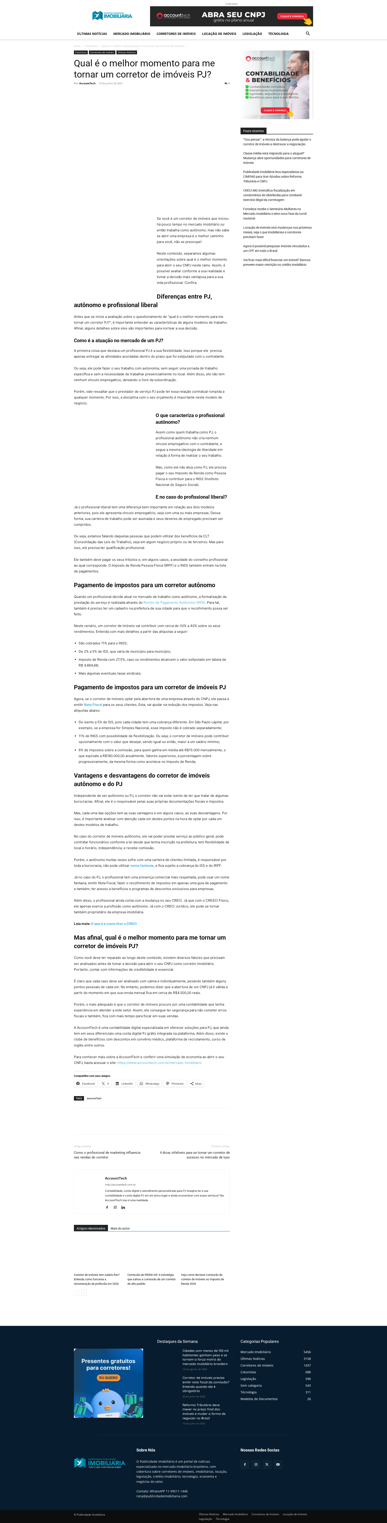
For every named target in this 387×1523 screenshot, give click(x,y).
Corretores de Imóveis (176, 34)
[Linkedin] (125, 1207)
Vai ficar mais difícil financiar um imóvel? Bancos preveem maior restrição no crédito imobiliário (276, 262)
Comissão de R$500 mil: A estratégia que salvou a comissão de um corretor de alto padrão (151, 1279)
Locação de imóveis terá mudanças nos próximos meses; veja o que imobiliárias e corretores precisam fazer (277, 232)
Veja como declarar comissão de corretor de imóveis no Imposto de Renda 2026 (202, 1279)
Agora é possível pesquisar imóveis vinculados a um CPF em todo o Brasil (276, 248)
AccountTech (87, 83)
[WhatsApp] (109, 93)
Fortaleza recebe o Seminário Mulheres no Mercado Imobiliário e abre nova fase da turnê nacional (275, 213)
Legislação (252, 34)
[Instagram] (116, 1207)
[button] (307, 34)
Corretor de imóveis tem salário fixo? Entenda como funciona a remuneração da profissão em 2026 (97, 1279)
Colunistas (91, 46)
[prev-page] (77, 1292)
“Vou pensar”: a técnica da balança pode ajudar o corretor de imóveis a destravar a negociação (277, 142)
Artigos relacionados (91, 1228)
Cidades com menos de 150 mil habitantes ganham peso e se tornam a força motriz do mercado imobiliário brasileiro (205, 1357)
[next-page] (84, 1292)
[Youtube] (278, 1464)
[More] (120, 93)
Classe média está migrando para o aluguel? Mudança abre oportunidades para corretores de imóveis (277, 158)
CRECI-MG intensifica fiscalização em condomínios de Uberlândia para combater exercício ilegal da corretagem (272, 195)
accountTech (94, 1098)
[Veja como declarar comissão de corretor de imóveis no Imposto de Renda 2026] (205, 1254)
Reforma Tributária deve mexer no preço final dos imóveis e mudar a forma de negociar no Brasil (204, 1411)
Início (77, 46)
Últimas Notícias (92, 34)
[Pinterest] (99, 93)
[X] (88, 93)
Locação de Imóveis (219, 34)
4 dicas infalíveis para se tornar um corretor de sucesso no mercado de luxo (195, 1155)
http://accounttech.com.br (120, 1184)
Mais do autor (120, 1228)
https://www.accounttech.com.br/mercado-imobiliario (159, 1063)
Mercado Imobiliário (131, 34)
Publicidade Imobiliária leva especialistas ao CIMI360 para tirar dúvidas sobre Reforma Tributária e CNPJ (273, 176)
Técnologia (278, 34)
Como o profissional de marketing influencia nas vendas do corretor (107, 1155)
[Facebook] (78, 93)
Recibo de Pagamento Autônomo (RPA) (174, 602)
